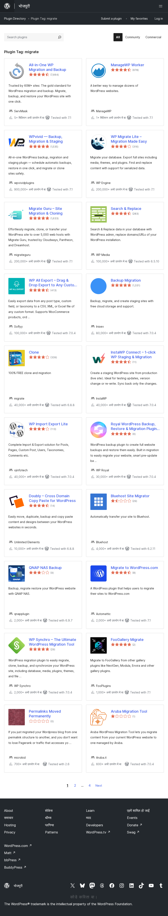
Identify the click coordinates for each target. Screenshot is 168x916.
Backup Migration (126, 280)
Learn (90, 810)
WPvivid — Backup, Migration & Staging (46, 138)
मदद (88, 818)
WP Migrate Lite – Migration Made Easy (129, 138)
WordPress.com (18, 846)
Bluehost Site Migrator (130, 496)
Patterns (51, 832)
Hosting (10, 825)
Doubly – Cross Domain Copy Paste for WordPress (52, 498)
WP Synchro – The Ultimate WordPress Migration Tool (52, 641)
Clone (34, 352)
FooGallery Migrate (127, 639)
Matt (10, 853)
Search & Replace (126, 208)
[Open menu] (161, 6)
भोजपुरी (18, 886)
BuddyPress (15, 867)
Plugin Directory (15, 18)
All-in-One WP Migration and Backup (47, 67)
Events (132, 818)
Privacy (9, 832)
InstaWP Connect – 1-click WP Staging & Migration (133, 354)
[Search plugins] (60, 37)
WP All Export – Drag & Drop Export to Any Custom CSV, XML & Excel (53, 283)
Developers (94, 825)
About (8, 810)
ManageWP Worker (127, 65)
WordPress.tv (98, 832)
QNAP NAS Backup (45, 568)
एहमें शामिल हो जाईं (138, 810)
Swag (133, 832)
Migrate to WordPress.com (134, 568)
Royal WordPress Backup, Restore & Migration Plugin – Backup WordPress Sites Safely (135, 426)
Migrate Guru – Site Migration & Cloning (45, 210)
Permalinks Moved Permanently (45, 713)
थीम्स (48, 818)
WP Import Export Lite (48, 424)
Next (98, 785)
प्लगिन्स (49, 825)
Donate (134, 825)
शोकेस (49, 810)
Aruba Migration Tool (129, 711)
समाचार (8, 818)
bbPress (12, 860)
